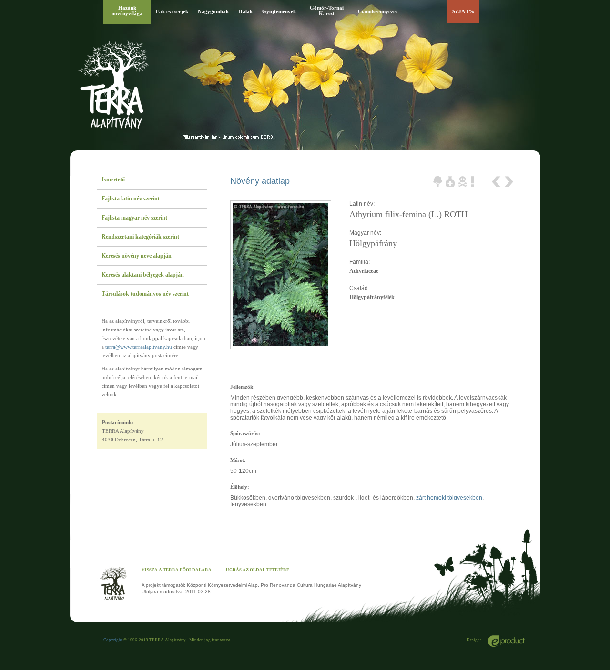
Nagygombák (213, 11)
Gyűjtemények (279, 11)
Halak (245, 11)
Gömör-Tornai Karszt (327, 10)
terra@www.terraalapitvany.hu (138, 347)
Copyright (112, 640)
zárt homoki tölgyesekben (449, 497)
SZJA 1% (463, 11)
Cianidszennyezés (377, 11)
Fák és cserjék (172, 11)
